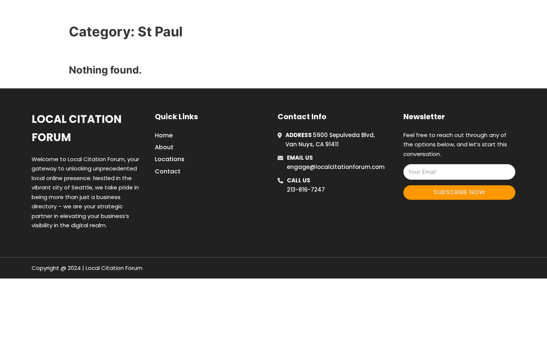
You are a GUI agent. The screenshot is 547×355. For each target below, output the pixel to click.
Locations (405, 14)
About (164, 147)
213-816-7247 (306, 189)
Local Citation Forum (77, 128)
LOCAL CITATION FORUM (137, 14)
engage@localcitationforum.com (336, 167)
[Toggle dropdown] (455, 14)
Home (371, 14)
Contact (167, 171)
